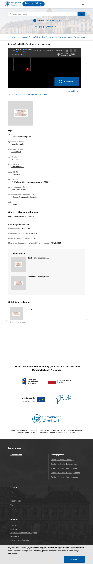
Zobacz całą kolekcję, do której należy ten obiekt (27, 94)
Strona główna (14, 37)
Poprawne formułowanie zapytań (23, 533)
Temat (13, 505)
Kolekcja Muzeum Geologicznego (64, 468)
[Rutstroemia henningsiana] (18, 265)
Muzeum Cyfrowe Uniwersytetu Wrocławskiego (39, 37)
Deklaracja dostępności (19, 540)
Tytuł (12, 492)
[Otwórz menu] (83, 4)
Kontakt (13, 525)
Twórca (13, 497)
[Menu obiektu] (80, 258)
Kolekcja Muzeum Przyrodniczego (72, 37)
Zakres (13, 509)
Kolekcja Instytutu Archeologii (62, 460)
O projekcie (14, 536)
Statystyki (14, 529)
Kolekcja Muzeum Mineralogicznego (65, 473)
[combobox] (43, 14)
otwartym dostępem (54, 20)
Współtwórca (15, 501)
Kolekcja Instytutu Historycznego (64, 464)
